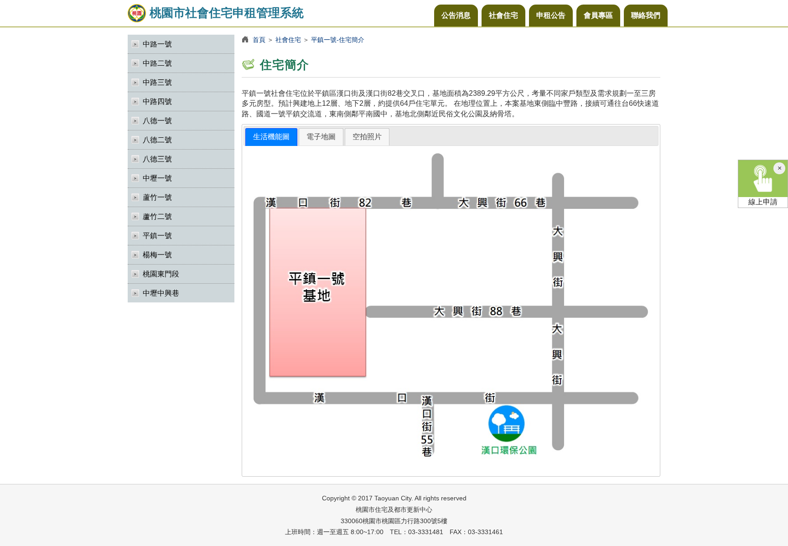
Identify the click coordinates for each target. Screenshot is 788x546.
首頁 (259, 39)
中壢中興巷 (161, 293)
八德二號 (157, 140)
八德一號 (157, 121)
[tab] (271, 137)
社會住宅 (503, 15)
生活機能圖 (271, 136)
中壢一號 (157, 178)
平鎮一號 (157, 235)
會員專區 (598, 15)
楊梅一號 (157, 255)
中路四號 (157, 101)
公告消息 (456, 15)
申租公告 (550, 15)
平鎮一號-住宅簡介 (337, 39)
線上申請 (763, 202)
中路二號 (157, 63)
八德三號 (157, 159)
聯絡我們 (645, 15)
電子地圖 (321, 136)
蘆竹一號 (157, 197)
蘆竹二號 (157, 216)
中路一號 (157, 44)
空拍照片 (367, 136)
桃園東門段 (161, 274)
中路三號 (157, 82)
